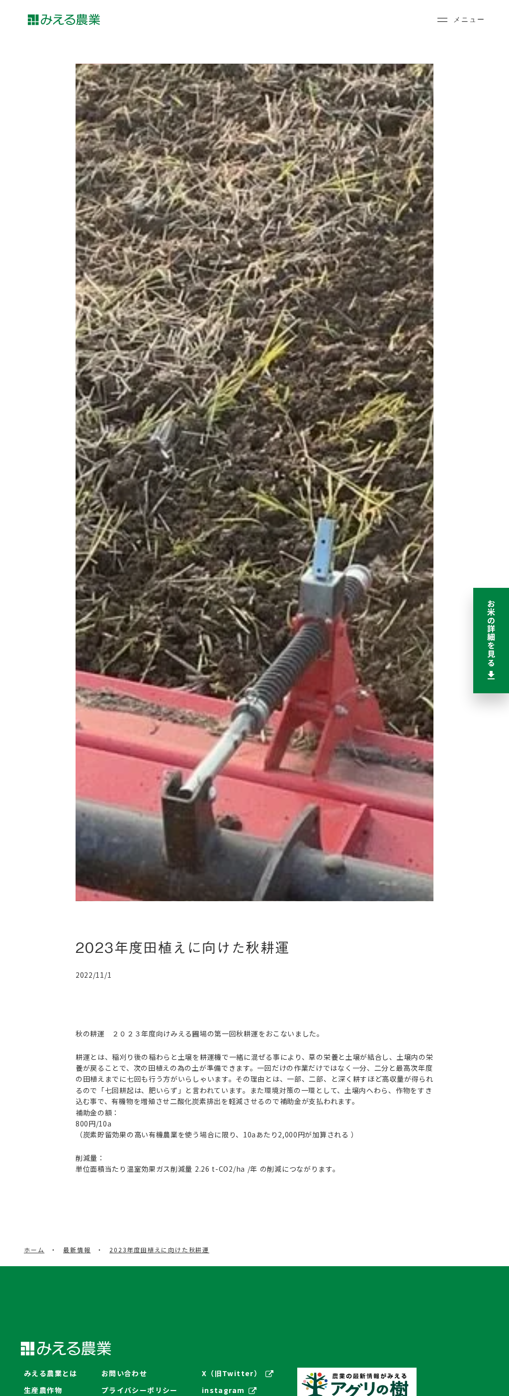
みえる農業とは (51, 1373)
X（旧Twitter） (231, 1373)
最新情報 (76, 1250)
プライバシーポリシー (139, 1390)
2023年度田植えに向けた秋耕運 (159, 1250)
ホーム (34, 1250)
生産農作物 (43, 1390)
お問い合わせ (124, 1373)
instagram (223, 1390)
